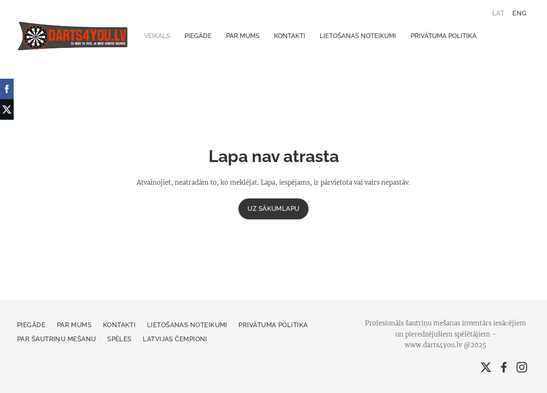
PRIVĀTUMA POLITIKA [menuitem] (443, 36)
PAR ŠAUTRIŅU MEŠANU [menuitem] (56, 339)
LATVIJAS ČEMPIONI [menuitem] (175, 339)
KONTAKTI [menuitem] (289, 36)
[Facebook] (504, 367)
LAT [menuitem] (498, 13)
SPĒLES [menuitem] (119, 339)
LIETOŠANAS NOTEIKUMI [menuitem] (358, 36)
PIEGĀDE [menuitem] (198, 36)
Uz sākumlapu (273, 209)
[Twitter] (486, 367)
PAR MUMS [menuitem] (242, 36)
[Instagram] (522, 367)
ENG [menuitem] (519, 13)
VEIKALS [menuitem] (157, 36)
